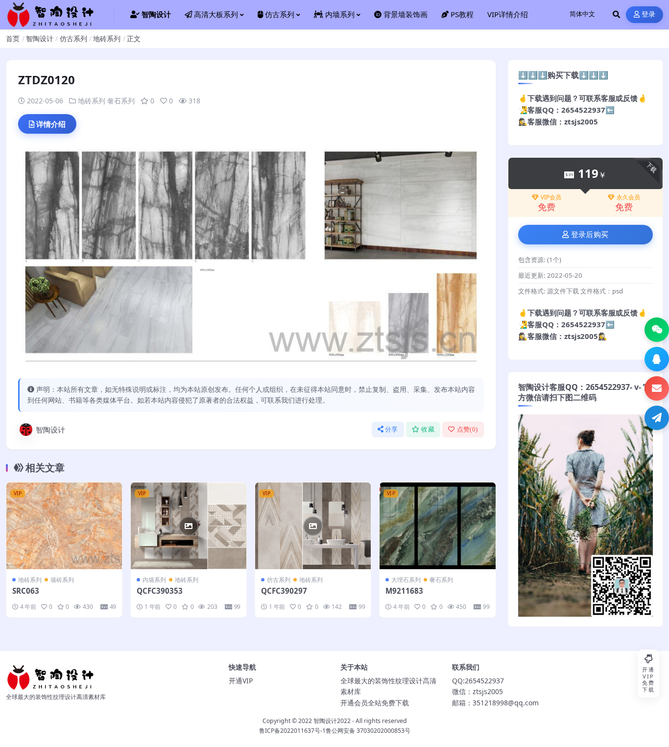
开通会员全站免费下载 (374, 702)
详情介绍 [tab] (51, 124)
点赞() (467, 429)
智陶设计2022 (332, 721)
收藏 (427, 429)
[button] (657, 329)
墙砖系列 (62, 580)
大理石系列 (406, 580)
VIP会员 (551, 197)
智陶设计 (39, 38)
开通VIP (241, 680)
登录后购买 (590, 235)
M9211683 (404, 591)
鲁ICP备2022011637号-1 (292, 730)
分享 (391, 429)
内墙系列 (154, 580)
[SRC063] (64, 525)
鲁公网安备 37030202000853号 (368, 730)
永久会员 (628, 197)
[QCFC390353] (188, 525)
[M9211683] (437, 525)
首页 (13, 38)
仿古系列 (73, 38)
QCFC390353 (160, 591)
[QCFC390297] (313, 525)
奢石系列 (121, 100)
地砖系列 (106, 38)
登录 (649, 14)
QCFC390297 (284, 591)
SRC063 (25, 591)
